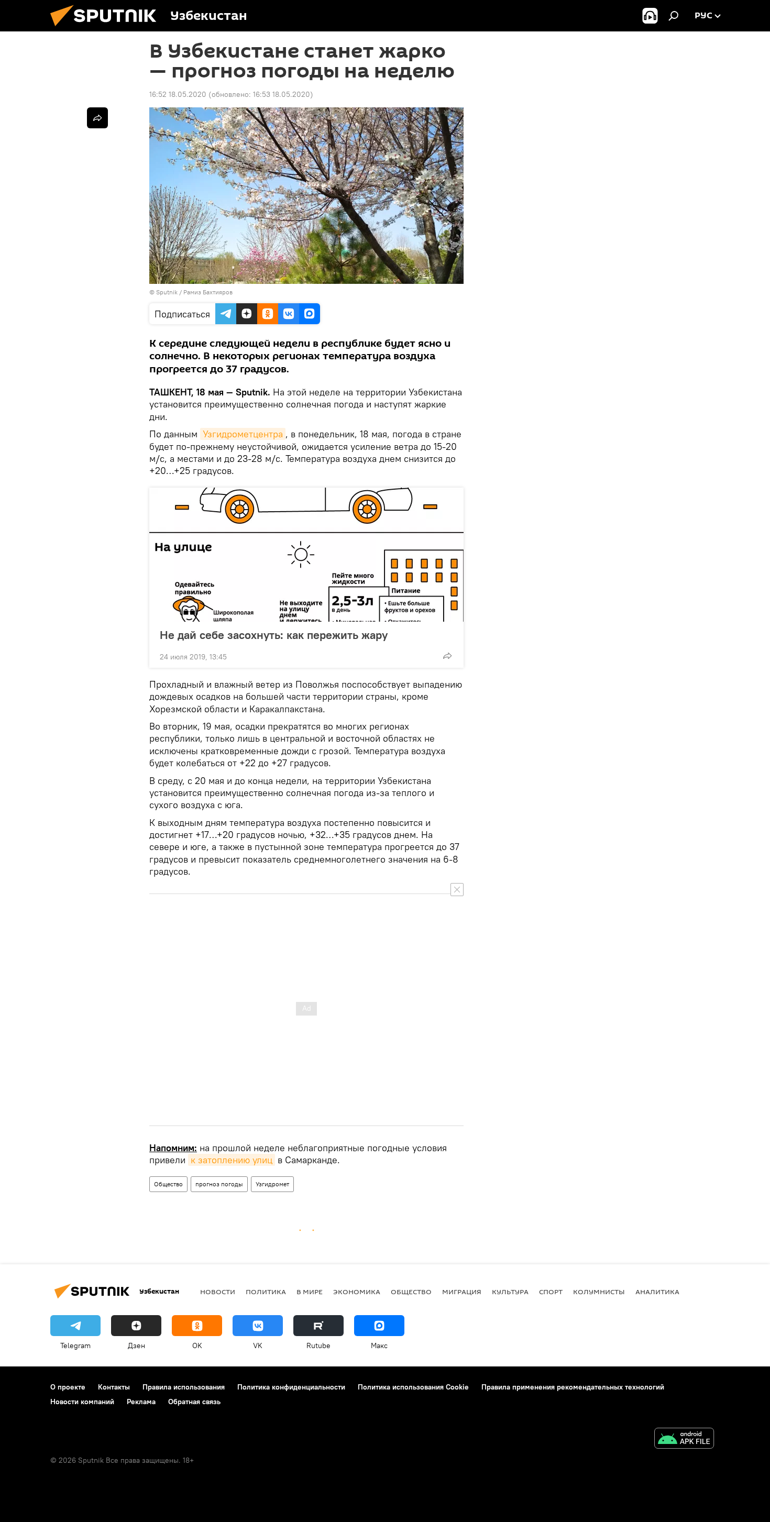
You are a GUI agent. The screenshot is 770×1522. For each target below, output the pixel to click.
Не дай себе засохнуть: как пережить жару (274, 635)
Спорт (551, 1291)
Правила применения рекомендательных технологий (572, 1387)
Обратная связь (194, 1401)
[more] (447, 655)
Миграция (461, 1291)
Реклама (141, 1401)
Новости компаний (82, 1401)
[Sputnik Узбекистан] (107, 29)
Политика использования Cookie (413, 1387)
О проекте (67, 1387)
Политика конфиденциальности (291, 1387)
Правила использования (183, 1387)
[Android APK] (684, 1439)
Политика (266, 1291)
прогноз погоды (219, 1184)
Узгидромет (272, 1184)
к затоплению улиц (231, 1160)
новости (217, 1291)
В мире (309, 1291)
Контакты (114, 1387)
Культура (510, 1291)
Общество (168, 1184)
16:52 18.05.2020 (177, 94)
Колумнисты (599, 1291)
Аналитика (657, 1291)
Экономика (356, 1291)
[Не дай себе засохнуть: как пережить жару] (306, 555)
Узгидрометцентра (243, 434)
